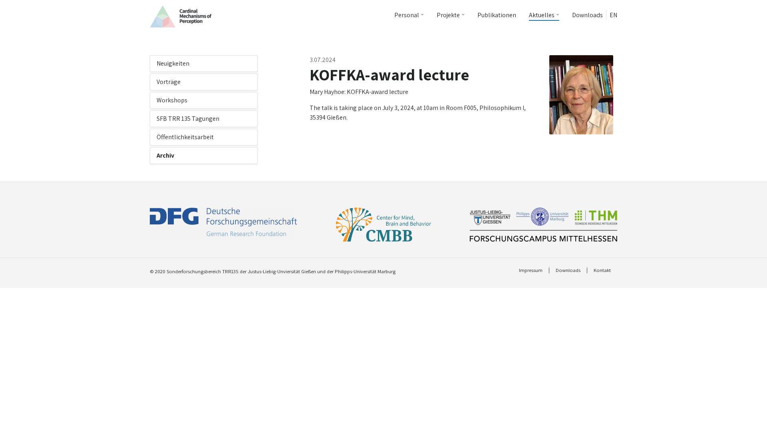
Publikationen (496, 15)
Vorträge (169, 82)
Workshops (172, 100)
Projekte (448, 15)
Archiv (165, 155)
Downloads (587, 15)
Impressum (530, 270)
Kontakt (602, 270)
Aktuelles (541, 15)
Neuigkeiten (173, 63)
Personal (406, 15)
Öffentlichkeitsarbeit (185, 137)
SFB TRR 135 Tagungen (188, 118)
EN (613, 15)
